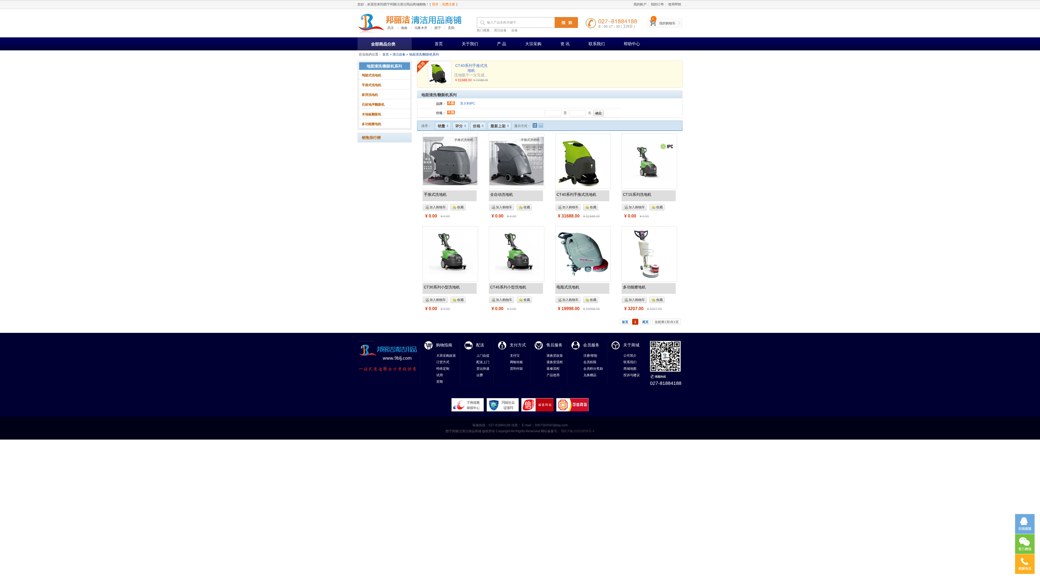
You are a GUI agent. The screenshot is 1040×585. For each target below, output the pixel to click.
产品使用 (553, 375)
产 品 (501, 43)
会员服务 (591, 345)
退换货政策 (555, 356)
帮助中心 (632, 43)
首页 (439, 43)
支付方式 (518, 345)
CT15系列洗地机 (637, 194)
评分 (459, 126)
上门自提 (482, 356)
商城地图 (629, 368)
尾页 (645, 322)
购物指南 (444, 345)
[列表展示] (541, 125)
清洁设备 (500, 30)
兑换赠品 (589, 375)
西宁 (437, 28)
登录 (435, 4)
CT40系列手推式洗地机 (576, 194)
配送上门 (482, 362)
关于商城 (631, 345)
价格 (476, 126)
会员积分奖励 (593, 368)
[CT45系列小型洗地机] (516, 253)
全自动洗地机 (501, 194)
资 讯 (565, 43)
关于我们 (470, 43)
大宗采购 (533, 43)
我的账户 (639, 4)
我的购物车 (667, 23)
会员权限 (589, 362)
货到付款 (516, 368)
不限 (451, 103)
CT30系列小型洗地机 (442, 287)
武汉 (390, 28)
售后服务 (554, 345)
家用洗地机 (370, 95)
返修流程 (553, 368)
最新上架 (498, 126)
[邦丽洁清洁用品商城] (371, 23)
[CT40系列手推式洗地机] (583, 161)
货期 (439, 382)
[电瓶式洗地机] (583, 253)
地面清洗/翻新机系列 (424, 54)
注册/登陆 (590, 356)
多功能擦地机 (371, 124)
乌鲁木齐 (420, 28)
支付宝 (515, 356)
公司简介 (629, 356)
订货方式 (442, 362)
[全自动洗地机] (516, 161)
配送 (480, 345)
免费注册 (448, 4)
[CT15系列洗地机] (649, 161)
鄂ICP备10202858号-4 (577, 431)
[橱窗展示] (535, 125)
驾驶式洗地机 (371, 75)
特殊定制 (442, 368)
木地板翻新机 (371, 114)
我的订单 (657, 4)
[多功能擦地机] (649, 253)
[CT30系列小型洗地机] (450, 253)
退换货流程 (555, 362)
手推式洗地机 (371, 85)
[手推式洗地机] (450, 161)
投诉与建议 (631, 375)
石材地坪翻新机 (373, 104)
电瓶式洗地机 (568, 287)
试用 (439, 375)
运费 (479, 375)
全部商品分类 (383, 44)
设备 (514, 30)
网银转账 (516, 362)
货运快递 (482, 368)
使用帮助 (674, 4)
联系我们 (597, 43)
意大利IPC (467, 103)
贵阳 (451, 28)
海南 (404, 28)
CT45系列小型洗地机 (508, 287)
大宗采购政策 (446, 356)
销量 (441, 126)
